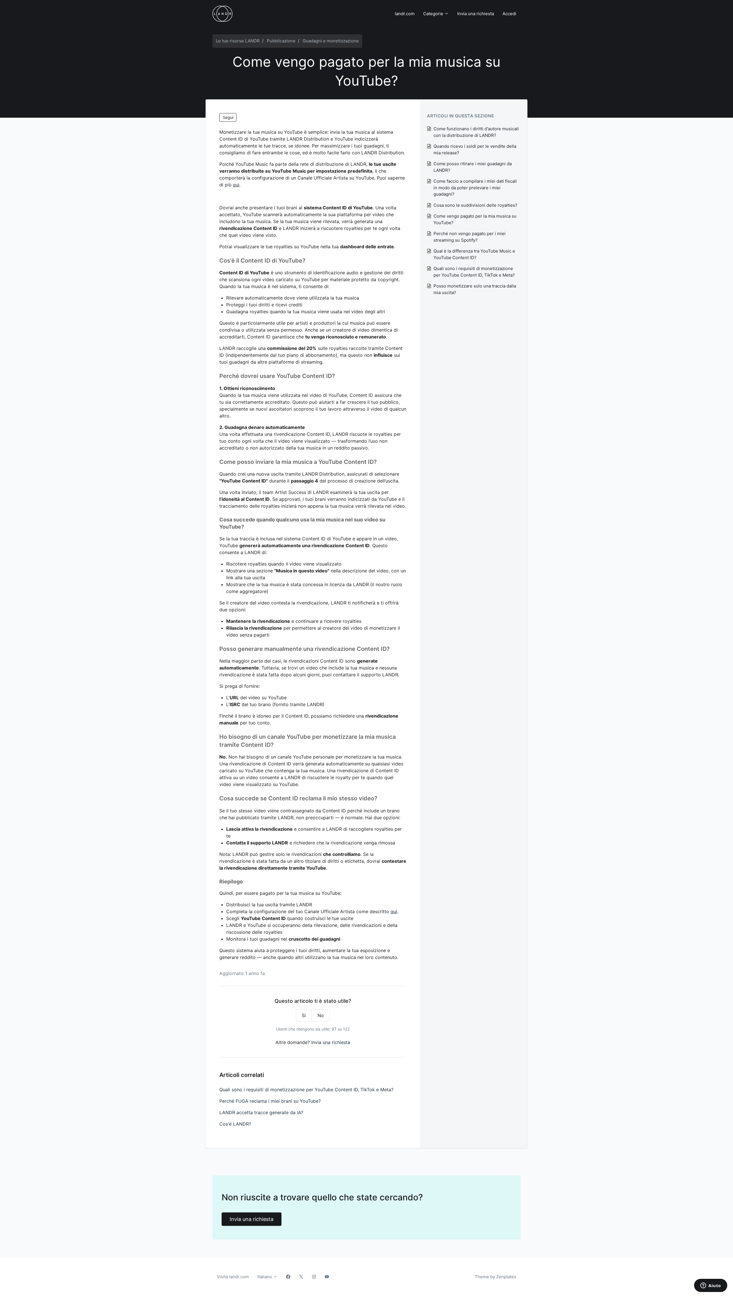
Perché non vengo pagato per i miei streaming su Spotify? (470, 237)
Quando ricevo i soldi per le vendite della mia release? (475, 149)
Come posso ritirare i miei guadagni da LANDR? (473, 167)
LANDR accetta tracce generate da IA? (261, 1112)
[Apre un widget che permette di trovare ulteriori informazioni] (710, 1286)
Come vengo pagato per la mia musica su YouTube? (475, 219)
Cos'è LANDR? (235, 1124)
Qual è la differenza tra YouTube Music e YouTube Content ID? (474, 254)
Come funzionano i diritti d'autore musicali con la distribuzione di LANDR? (476, 132)
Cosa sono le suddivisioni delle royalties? (475, 205)
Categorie (433, 13)
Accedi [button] (509, 13)
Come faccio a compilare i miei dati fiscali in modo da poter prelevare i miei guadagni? (475, 187)
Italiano (265, 1276)
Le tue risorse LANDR (238, 41)
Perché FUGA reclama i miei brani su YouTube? (270, 1101)
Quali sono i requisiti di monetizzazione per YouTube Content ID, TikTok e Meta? (306, 1089)
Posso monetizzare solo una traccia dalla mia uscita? (475, 289)
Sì (304, 1015)
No (321, 1015)
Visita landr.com (233, 1276)
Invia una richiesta (475, 13)
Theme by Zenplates (495, 1276)
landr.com (405, 13)
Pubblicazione (281, 41)
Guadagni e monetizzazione (331, 41)
